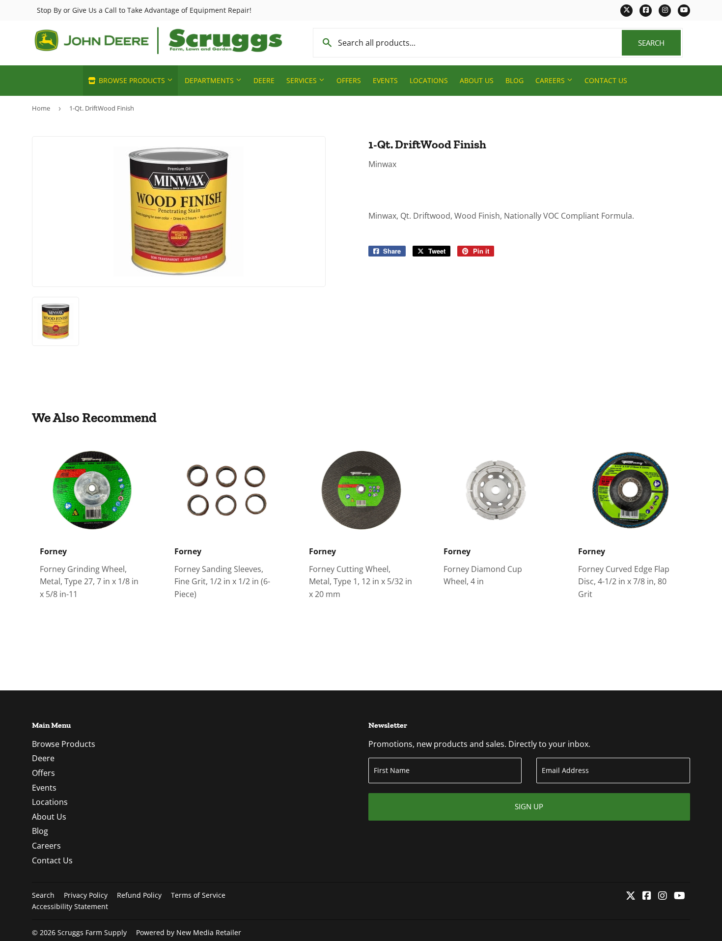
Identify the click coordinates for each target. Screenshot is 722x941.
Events (385, 80)
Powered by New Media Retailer (188, 932)
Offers (348, 80)
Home (41, 108)
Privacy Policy (86, 895)
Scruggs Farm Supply (92, 932)
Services (302, 80)
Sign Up (529, 806)
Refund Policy (139, 895)
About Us (477, 80)
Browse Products (132, 80)
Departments (210, 80)
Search (659, 43)
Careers (551, 80)
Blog (514, 80)
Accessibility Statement (70, 906)
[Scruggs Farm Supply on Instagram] (662, 896)
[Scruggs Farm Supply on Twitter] (631, 896)
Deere (264, 80)
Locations (429, 80)
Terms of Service (198, 895)
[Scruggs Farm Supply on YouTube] (679, 896)
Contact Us (605, 80)
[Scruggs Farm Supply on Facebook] (646, 896)
